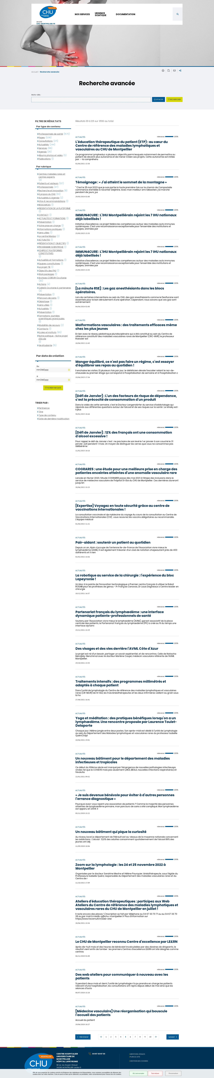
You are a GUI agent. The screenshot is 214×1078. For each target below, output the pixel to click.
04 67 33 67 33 (98, 1054)
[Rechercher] (178, 14)
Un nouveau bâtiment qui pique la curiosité (110, 832)
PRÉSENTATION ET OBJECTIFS (52, 243)
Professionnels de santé (51, 134)
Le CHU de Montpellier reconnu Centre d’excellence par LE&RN (126, 942)
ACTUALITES (44, 240)
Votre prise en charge (50, 225)
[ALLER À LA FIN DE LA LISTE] (156, 1036)
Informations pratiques (50, 229)
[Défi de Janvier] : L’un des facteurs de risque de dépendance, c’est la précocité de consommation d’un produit (126, 398)
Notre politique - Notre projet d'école (53, 337)
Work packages (46, 274)
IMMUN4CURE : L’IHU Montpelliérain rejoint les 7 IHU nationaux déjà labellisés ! (126, 217)
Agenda (43, 151)
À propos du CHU (47, 194)
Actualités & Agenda (49, 197)
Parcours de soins (47, 298)
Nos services (82, 14)
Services (43, 148)
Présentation (45, 222)
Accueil (34, 72)
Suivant (171, 1037)
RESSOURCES (45, 205)
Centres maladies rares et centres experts (52, 176)
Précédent (84, 1037)
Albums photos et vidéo (51, 155)
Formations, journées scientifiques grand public (52, 317)
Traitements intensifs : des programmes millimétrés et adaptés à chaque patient (120, 683)
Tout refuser (155, 1073)
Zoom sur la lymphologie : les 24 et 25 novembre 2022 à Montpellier (120, 866)
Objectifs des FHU (47, 270)
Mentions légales (137, 1054)
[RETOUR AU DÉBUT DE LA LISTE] (101, 1036)
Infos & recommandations (52, 201)
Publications (45, 158)
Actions (42, 284)
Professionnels (46, 187)
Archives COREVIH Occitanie (53, 277)
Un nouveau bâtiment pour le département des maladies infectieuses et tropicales (122, 760)
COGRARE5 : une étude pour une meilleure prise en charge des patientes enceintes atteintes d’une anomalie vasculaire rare (126, 471)
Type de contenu (47, 415)
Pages (42, 137)
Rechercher (175, 99)
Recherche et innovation (51, 190)
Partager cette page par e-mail (174, 70)
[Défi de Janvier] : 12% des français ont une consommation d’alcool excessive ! (123, 434)
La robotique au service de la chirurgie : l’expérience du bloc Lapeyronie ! (124, 577)
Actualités (44, 144)
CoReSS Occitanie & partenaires (55, 288)
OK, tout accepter (138, 1073)
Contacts (43, 328)
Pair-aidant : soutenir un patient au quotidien (112, 542)
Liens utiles (44, 232)
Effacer (159, 99)
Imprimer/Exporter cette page (163, 70)
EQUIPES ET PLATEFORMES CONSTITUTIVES (50, 252)
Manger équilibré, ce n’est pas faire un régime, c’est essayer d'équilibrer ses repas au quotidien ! (124, 363)
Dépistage (44, 301)
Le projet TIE (44, 267)
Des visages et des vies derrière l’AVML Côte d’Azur (116, 649)
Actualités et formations (51, 260)
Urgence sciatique (100, 14)
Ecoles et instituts (47, 332)
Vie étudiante (45, 345)
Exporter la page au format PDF (169, 70)
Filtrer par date (54, 388)
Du (38, 366)
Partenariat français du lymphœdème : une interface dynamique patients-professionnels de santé (119, 614)
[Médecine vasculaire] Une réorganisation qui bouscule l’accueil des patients (121, 1013)
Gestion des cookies (139, 1061)
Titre (41, 411)
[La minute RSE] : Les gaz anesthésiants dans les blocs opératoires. (119, 290)
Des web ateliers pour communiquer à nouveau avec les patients (121, 976)
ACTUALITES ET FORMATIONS (52, 218)
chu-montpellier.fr (45, 24)
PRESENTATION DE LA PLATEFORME (54, 208)
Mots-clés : (36, 95)
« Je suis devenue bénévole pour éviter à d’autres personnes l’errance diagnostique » (124, 797)
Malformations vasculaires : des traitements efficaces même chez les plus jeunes (126, 327)
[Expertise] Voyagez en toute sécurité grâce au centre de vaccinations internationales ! (122, 507)
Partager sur (180, 70)
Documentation (125, 14)
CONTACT (44, 215)
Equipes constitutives (49, 263)
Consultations (46, 141)
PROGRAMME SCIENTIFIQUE (51, 247)
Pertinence (44, 408)
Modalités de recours (49, 325)
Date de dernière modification (54, 418)
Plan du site (135, 1057)
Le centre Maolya (47, 236)
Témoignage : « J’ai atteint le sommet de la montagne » (121, 182)
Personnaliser (173, 1073)
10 (150, 1037)
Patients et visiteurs (48, 183)
